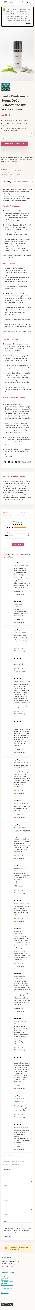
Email (5, 1221)
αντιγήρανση (13, 174)
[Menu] (6, 2)
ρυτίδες (19, 174)
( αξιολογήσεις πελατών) (17, 109)
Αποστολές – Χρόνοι (7, 1281)
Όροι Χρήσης (5, 1278)
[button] (30, 133)
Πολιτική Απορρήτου (7, 1285)
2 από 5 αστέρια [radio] (12, 1164)
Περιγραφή (7, 182)
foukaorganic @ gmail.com (10, 1265)
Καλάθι (28, 23)
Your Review (7, 1169)
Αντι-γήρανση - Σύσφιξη (13, 171)
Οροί (8, 172)
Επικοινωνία (4, 1280)
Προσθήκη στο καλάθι (14, 144)
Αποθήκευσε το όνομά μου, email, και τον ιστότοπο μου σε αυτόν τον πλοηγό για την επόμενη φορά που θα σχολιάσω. (17, 1230)
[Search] (22, 2)
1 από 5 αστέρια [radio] (12, 1164)
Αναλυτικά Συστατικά (21, 182)
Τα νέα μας (4, 1276)
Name (5, 1214)
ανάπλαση (7, 174)
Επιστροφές (4, 1283)
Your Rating (6, 1164)
